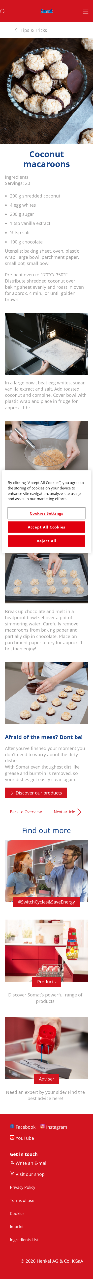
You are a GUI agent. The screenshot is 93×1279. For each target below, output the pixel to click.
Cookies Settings (46, 513)
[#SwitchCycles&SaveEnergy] (46, 877)
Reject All (46, 541)
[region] (46, 511)
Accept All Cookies (46, 527)
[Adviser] (46, 1063)
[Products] (46, 966)
